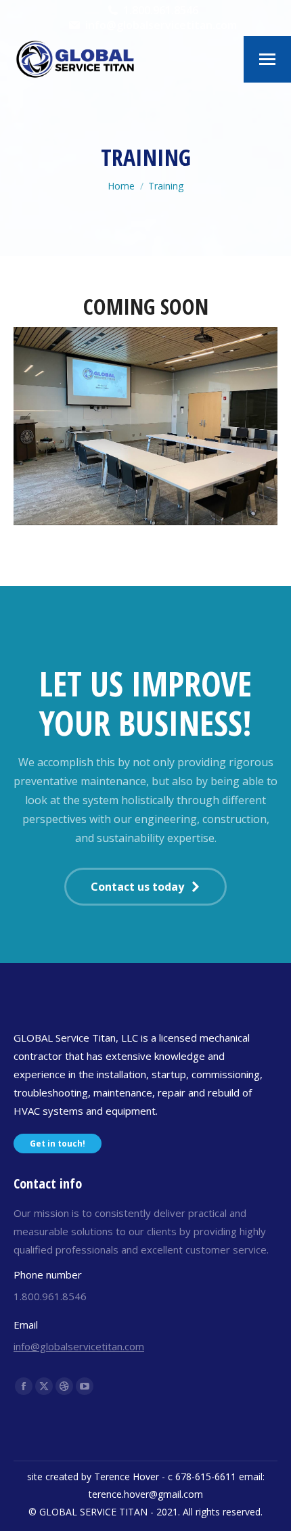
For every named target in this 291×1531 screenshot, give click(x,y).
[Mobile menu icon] (267, 59)
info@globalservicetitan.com (79, 1346)
